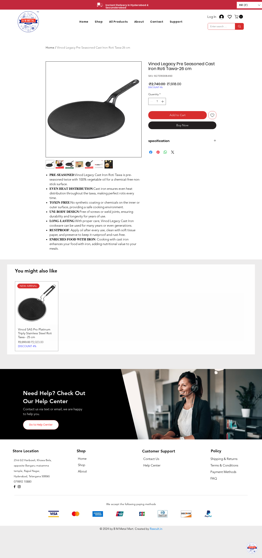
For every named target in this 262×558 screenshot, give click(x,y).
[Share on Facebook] (150, 152)
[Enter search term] (239, 26)
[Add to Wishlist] (212, 115)
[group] (131, 342)
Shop (81, 491)
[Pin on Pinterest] (158, 152)
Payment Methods (223, 497)
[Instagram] (19, 512)
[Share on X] (172, 152)
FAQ (213, 504)
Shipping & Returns (223, 484)
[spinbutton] (157, 101)
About (82, 497)
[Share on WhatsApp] (165, 152)
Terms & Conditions (224, 491)
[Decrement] (151, 101)
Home (50, 47)
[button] (98, 22)
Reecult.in (156, 554)
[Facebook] (14, 512)
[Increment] (163, 101)
